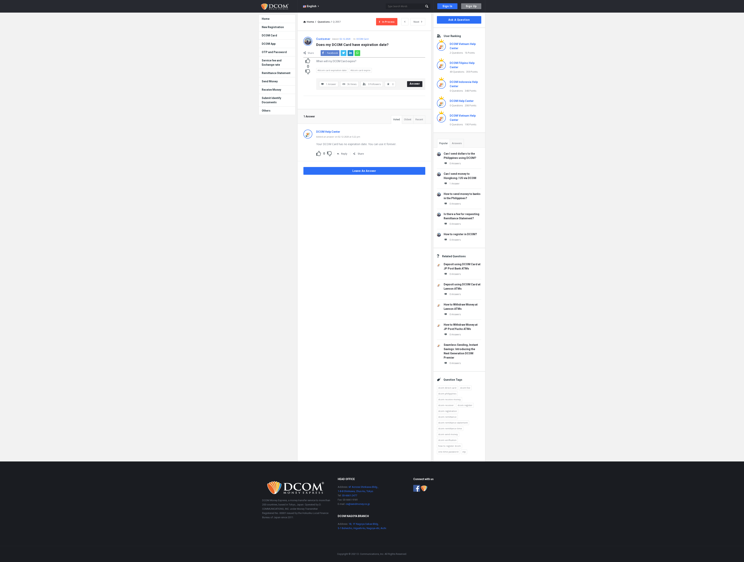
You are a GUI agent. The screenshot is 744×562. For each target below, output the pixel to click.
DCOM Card (362, 38)
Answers (457, 143)
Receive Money (271, 89)
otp (464, 451)
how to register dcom (449, 445)
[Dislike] (307, 71)
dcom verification (447, 440)
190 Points (470, 124)
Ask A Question (459, 19)
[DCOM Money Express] (278, 6)
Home (266, 18)
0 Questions (456, 90)
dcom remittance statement (453, 422)
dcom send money (448, 434)
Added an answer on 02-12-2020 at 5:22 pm (338, 136)
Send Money (270, 81)
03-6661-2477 (349, 495)
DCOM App (269, 43)
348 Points (470, 90)
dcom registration (447, 411)
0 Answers (455, 163)
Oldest (407, 119)
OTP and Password (274, 52)
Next (416, 21)
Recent (419, 119)
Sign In (447, 6)
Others (266, 110)
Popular (443, 143)
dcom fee (465, 387)
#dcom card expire (360, 70)
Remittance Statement (276, 73)
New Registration (273, 27)
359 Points (472, 71)
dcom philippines (447, 393)
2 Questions (456, 52)
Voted (396, 119)
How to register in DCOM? (460, 234)
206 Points (470, 105)
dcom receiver (446, 405)
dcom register (465, 405)
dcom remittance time (450, 428)
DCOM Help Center (462, 100)
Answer (415, 83)
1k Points (470, 52)
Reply (344, 153)
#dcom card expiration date (332, 70)
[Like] (307, 60)
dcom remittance (447, 416)
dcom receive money (449, 399)
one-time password (448, 451)
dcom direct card (447, 387)
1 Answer (455, 183)
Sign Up (471, 6)
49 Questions (457, 71)
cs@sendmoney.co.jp (357, 504)
